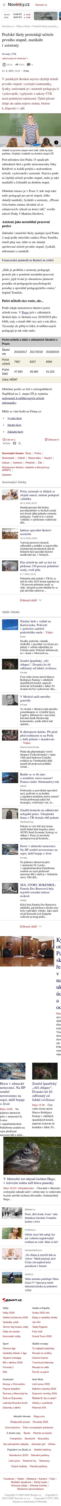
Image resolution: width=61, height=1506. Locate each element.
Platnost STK (39, 1407)
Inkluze (6, 462)
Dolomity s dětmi (12, 1407)
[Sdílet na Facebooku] (14, 443)
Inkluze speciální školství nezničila (35, 532)
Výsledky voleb (11, 1322)
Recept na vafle (40, 1367)
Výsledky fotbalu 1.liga (15, 1353)
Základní (6, 474)
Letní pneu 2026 (41, 1384)
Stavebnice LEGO (18, 1455)
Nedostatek (8, 458)
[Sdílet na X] (19, 443)
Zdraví (23, 786)
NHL (5, 1372)
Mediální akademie (21, 1482)
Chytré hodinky (19, 1466)
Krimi (22, 637)
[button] (30, 130)
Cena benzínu (12, 1427)
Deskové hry (29, 1460)
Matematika (34, 458)
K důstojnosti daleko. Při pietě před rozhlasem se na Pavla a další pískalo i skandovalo (38, 735)
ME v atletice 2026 (13, 1362)
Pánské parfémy (38, 1466)
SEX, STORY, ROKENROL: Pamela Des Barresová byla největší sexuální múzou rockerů (38, 890)
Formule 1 (8, 1367)
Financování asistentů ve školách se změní (28, 260)
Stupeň (48, 458)
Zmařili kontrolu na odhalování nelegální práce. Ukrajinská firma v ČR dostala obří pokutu (39, 813)
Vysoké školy (14, 418)
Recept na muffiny (42, 1353)
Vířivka (51, 1444)
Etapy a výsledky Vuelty (44, 1317)
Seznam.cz (41, 4)
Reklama (31, 1478)
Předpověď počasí (20, 1422)
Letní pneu (14, 1460)
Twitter (20, 1478)
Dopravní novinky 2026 (44, 1393)
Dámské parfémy (40, 1455)
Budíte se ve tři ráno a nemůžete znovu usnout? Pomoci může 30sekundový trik (39, 778)
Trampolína (16, 1438)
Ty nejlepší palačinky (43, 1348)
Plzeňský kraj (26, 822)
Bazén (27, 1433)
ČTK (14, 54)
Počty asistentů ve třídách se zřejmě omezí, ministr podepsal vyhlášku (39, 495)
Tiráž (52, 1478)
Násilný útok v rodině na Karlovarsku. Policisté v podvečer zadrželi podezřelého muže (35, 626)
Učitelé (21, 458)
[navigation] (4, 4)
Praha (38, 453)
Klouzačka (43, 1438)
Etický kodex (40, 1482)
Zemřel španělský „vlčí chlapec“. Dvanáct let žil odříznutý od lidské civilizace (38, 664)
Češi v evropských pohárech (38, 1427)
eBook (9, 64)
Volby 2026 (9, 1312)
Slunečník (30, 1438)
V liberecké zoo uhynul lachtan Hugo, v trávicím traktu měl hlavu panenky (29, 1180)
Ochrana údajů (19, 1485)
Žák (40, 462)
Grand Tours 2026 (42, 1336)
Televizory (44, 1460)
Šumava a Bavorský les (15, 1393)
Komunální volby (12, 1336)
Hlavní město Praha (29, 747)
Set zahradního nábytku (16, 1444)
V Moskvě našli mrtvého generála (35, 698)
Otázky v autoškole (42, 1403)
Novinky (6, 54)
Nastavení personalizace (30, 1488)
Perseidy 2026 (40, 1422)
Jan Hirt (36, 1322)
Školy (28, 453)
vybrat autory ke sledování (14, 58)
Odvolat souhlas (38, 1485)
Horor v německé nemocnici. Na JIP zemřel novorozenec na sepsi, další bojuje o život (38, 849)
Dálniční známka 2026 (44, 1388)
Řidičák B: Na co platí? (44, 1398)
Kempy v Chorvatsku (14, 1384)
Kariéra (43, 1478)
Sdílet (22, 64)
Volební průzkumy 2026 (15, 1317)
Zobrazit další (28, 600)
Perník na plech (40, 1372)
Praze (25, 312)
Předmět (30, 462)
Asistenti (17, 462)
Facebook (9, 1478)
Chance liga (9, 1348)
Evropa (23, 672)
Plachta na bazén (42, 1433)
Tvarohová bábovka (43, 1362)
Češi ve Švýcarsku (12, 1398)
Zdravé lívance (40, 1357)
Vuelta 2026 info (40, 1312)
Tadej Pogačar (40, 1326)
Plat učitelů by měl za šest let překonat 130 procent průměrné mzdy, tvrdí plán (39, 566)
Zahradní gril (38, 1444)
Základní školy (15, 431)
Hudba (23, 900)
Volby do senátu (11, 1331)
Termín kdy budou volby (15, 1326)
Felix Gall (37, 1331)
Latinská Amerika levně (15, 1403)
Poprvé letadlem (11, 1388)
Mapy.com (39, 1416)
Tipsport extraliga (12, 1357)
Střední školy (14, 425)
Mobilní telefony (42, 1449)
